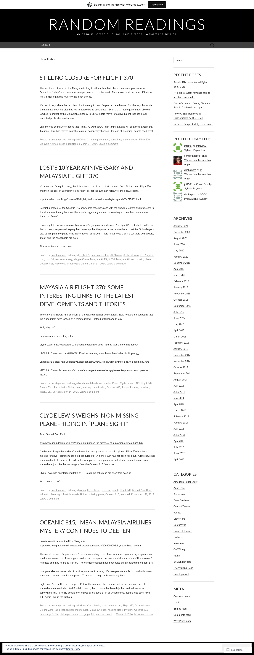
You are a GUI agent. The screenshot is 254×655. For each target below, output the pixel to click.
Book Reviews (181, 500)
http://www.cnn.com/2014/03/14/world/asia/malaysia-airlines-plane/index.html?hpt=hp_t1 (93, 353)
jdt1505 (188, 146)
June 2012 (179, 453)
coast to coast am (111, 605)
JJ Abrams (116, 255)
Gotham (177, 537)
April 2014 (178, 404)
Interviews (178, 543)
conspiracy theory (120, 139)
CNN (136, 383)
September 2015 (182, 305)
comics (177, 512)
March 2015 (179, 336)
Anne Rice (179, 488)
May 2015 (178, 324)
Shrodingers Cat (75, 263)
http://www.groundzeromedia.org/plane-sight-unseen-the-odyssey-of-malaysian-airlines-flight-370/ (91, 443)
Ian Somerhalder (100, 255)
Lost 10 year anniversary (59, 259)
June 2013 (179, 435)
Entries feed (180, 608)
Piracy (125, 387)
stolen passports (69, 614)
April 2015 (178, 330)
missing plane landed (94, 387)
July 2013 (178, 428)
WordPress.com (182, 621)
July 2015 (178, 312)
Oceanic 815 (46, 263)
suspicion (71, 143)
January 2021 (180, 226)
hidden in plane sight (51, 494)
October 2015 (180, 299)
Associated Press (108, 383)
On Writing (179, 549)
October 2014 (180, 367)
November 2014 (181, 361)
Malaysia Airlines (49, 143)
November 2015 (181, 293)
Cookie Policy (73, 649)
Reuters (134, 387)
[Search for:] (212, 45)
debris (134, 139)
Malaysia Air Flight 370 (102, 259)
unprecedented (104, 614)
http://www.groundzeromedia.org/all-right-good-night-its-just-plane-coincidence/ (96, 344)
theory (43, 391)
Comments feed (182, 614)
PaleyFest (60, 263)
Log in (176, 602)
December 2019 (181, 262)
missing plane (143, 259)
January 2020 (180, 256)
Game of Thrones (182, 531)
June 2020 (179, 244)
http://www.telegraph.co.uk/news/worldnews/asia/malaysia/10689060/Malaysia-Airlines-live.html (91, 545)
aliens (82, 490)
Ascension (179, 494)
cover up (106, 490)
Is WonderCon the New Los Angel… (197, 160)
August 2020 (180, 238)
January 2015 (180, 349)
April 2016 (178, 269)
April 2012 (178, 459)
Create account (181, 596)
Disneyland (179, 518)
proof (62, 143)
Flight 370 (144, 139)
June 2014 (179, 392)
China (82, 139)
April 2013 (178, 441)
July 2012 (178, 447)
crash (115, 490)
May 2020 (178, 250)
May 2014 (178, 398)
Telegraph (84, 614)
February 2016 (181, 281)
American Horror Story (185, 481)
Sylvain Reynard (182, 561)
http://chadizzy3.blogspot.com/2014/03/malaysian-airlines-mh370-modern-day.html (105, 361)
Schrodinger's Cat (49, 614)
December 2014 (181, 355)
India (64, 387)
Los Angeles (147, 255)
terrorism (144, 387)
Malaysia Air (74, 387)
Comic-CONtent (181, 506)
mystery (128, 609)
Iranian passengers (71, 609)
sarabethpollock (192, 155)
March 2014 (179, 410)
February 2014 (181, 416)
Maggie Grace (81, 259)
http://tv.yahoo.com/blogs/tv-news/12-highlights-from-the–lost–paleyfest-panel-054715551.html (90, 199)
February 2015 (181, 342)
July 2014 (178, 385)
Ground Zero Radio (50, 387)
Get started (157, 4)
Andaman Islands (88, 383)
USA (54, 391)
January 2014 (180, 422)
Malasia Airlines (97, 609)
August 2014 (180, 379)
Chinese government (98, 139)
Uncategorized (58, 139)
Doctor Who (179, 525)
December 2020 (181, 232)
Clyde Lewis (126, 383)
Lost (42, 259)
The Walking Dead (183, 568)
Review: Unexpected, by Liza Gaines (193, 124)
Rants (176, 555)
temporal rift (126, 494)
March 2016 (179, 275)
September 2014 (182, 373)
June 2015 (179, 318)
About (46, 45)
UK (49, 391)
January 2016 (180, 287)
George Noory (142, 605)
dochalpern (190, 170)
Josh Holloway (131, 255)
